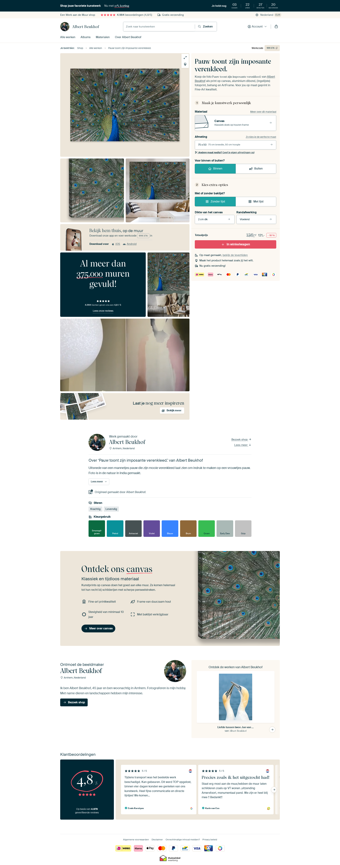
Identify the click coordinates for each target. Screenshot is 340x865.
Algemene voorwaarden (136, 839)
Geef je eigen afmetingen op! (226, 152)
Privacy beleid (209, 839)
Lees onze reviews (103, 310)
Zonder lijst (218, 201)
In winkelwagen (238, 244)
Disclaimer (157, 839)
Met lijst (258, 201)
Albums (85, 37)
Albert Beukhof (85, 26)
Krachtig (95, 509)
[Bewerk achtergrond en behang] (185, 64)
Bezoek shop (239, 439)
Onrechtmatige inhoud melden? (183, 839)
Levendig (111, 509)
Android (132, 244)
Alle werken (67, 37)
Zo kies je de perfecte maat (261, 136)
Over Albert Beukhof (128, 37)
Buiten (258, 168)
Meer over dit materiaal (263, 111)
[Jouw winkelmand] (276, 26)
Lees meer (241, 445)
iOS (117, 244)
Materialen (103, 37)
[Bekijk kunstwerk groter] (185, 57)
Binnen (217, 168)
